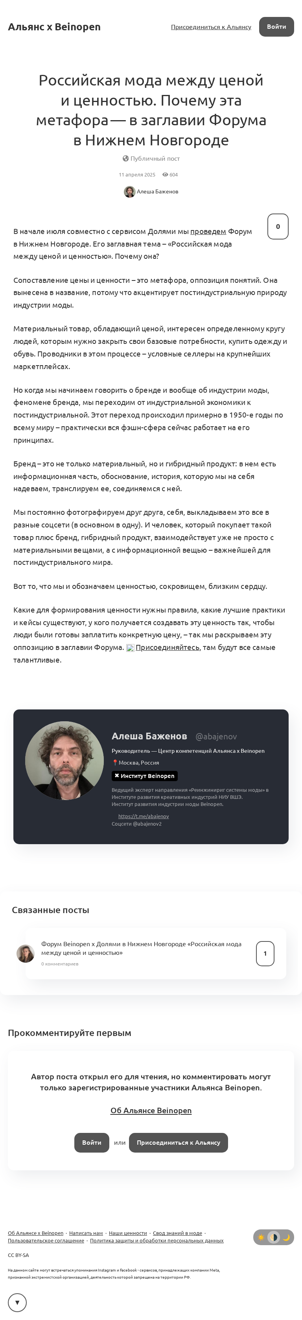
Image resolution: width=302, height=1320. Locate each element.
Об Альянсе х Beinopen (35, 1233)
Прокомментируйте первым (69, 1033)
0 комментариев (60, 963)
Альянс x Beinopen (54, 26)
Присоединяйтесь (167, 647)
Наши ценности (128, 1233)
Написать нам (86, 1233)
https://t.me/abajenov (143, 816)
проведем (208, 231)
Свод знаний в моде (177, 1233)
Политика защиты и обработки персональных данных (157, 1240)
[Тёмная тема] (286, 1237)
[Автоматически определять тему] (273, 1237)
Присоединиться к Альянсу (211, 26)
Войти (276, 26)
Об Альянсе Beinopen (151, 1110)
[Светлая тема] (261, 1237)
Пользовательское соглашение (46, 1240)
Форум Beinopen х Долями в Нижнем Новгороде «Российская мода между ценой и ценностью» (141, 948)
